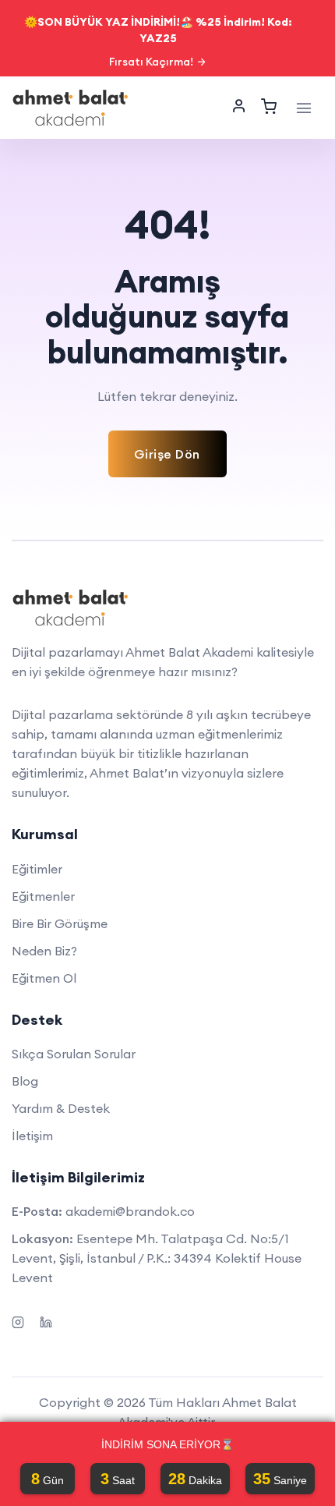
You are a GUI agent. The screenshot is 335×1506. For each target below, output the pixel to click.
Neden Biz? (44, 951)
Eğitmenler (43, 896)
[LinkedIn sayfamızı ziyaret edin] (46, 1320)
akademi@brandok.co (130, 1211)
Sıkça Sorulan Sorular (74, 1053)
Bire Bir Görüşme (60, 923)
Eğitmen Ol (44, 978)
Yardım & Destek (61, 1108)
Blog (25, 1081)
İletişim (32, 1135)
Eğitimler (37, 869)
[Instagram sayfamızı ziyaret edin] (18, 1320)
